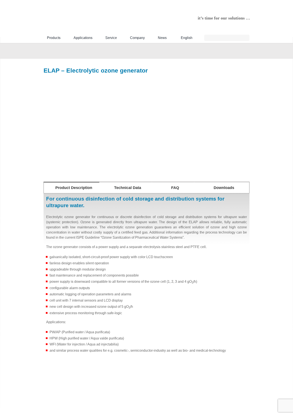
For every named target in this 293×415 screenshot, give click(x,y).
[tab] (71, 187)
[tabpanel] (146, 276)
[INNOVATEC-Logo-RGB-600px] (76, 12)
